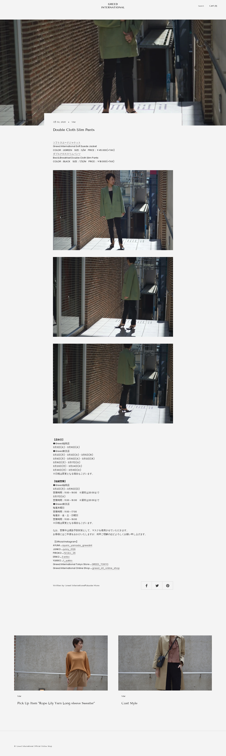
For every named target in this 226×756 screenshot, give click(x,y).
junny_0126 (69, 549)
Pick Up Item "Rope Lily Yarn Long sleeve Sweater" (56, 703)
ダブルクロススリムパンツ (67, 154)
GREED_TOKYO (100, 564)
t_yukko (68, 560)
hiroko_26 (70, 553)
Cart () (213, 5)
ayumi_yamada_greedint (77, 545)
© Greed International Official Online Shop (33, 746)
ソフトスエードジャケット (67, 142)
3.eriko (66, 556)
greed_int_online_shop (106, 568)
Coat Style (129, 703)
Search (201, 6)
